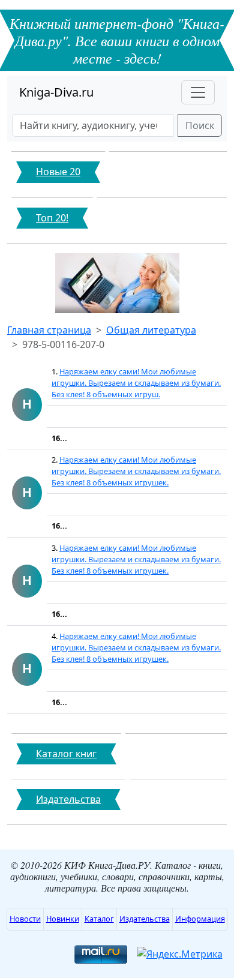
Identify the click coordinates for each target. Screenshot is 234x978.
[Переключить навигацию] (198, 92)
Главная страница (49, 330)
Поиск (199, 125)
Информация (200, 918)
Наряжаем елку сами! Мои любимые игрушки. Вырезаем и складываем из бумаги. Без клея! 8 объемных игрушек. (136, 471)
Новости (25, 918)
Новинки (62, 918)
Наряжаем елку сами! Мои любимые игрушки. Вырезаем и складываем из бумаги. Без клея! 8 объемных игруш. (136, 383)
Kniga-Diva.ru (56, 92)
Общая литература (151, 330)
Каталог (99, 918)
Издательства (144, 918)
